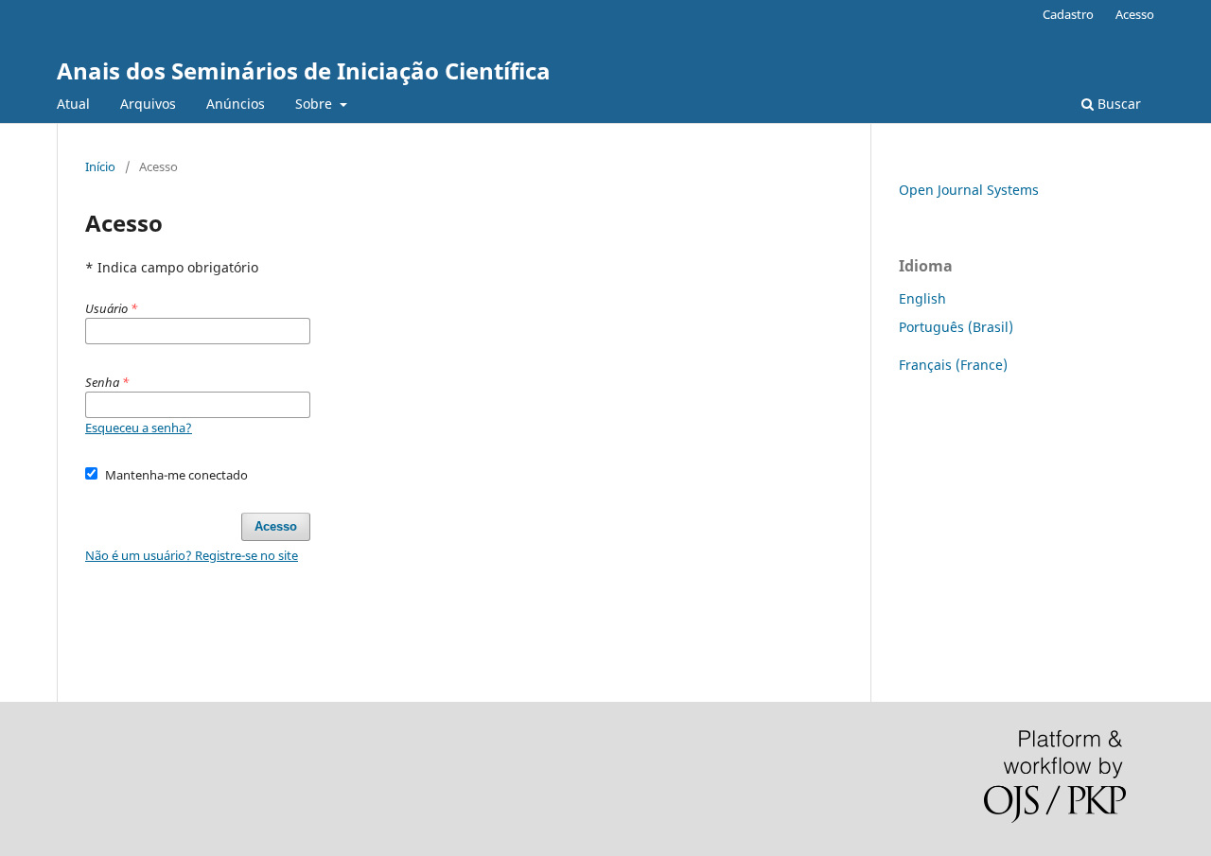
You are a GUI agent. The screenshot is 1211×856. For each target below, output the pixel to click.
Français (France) (953, 365)
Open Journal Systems (969, 190)
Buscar (1117, 104)
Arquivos (148, 104)
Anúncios (235, 104)
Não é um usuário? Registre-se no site (191, 555)
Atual (73, 104)
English (922, 298)
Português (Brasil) (956, 327)
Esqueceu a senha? (138, 427)
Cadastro (1068, 14)
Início (100, 166)
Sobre (315, 104)
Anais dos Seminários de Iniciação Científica (304, 70)
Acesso (1134, 14)
